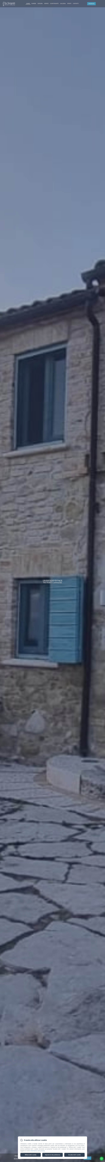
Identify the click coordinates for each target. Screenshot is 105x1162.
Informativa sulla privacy (38, 1150)
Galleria (63, 3)
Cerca (87, 1158)
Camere (33, 3)
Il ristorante (54, 3)
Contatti (76, 3)
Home (28, 3)
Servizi (46, 3)
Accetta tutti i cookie (74, 1155)
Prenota (91, 3)
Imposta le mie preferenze (52, 1155)
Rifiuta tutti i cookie (30, 1155)
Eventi (69, 3)
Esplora (40, 3)
